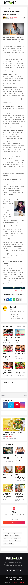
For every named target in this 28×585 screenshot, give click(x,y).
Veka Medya (13, 307)
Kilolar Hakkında (14, 535)
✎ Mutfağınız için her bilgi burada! (13, 291)
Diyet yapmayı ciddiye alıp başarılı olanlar (13, 433)
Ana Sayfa (5, 9)
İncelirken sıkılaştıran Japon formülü (20, 339)
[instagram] (17, 570)
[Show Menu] (2, 2)
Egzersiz (6, 535)
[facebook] (7, 570)
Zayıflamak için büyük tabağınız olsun (7, 372)
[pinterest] (21, 570)
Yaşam (5, 541)
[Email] (17, 299)
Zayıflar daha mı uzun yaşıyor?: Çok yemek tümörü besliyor (7, 458)
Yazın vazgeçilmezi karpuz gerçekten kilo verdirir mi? (20, 476)
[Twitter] (10, 299)
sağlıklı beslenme (8, 543)
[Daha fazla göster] (20, 299)
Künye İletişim (18, 579)
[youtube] (14, 570)
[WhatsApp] (14, 299)
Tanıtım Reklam (17, 577)
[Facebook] (7, 299)
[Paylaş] (24, 18)
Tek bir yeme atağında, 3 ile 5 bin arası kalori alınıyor (19, 495)
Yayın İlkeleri (9, 579)
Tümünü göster (21, 326)
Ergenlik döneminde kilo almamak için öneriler (7, 356)
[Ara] (26, 2)
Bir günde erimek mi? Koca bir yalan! (20, 355)
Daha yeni (5, 395)
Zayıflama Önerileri (14, 541)
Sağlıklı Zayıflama (20, 294)
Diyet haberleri (17, 533)
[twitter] (10, 570)
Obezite (6, 538)
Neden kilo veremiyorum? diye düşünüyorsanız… (20, 458)
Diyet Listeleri (13, 9)
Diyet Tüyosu (7, 533)
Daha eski (23, 395)
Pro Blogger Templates (17, 582)
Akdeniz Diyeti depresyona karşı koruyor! (20, 372)
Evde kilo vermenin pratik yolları (7, 476)
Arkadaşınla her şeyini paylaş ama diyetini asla (8, 339)
